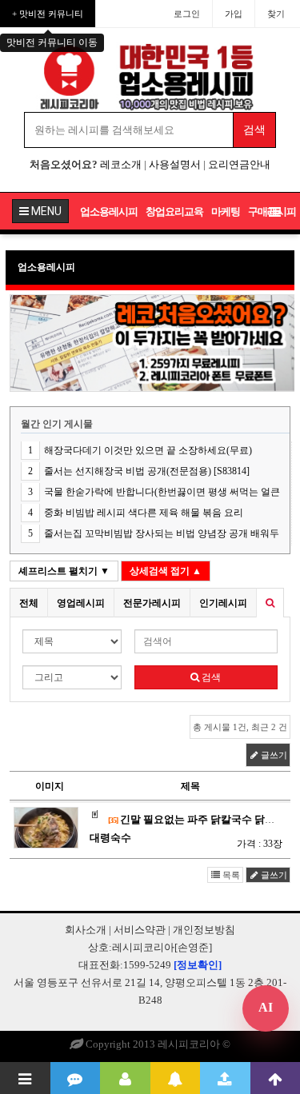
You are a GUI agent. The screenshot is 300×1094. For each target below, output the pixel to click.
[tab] (28, 603)
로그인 (187, 13)
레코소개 (121, 164)
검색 (210, 677)
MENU (45, 211)
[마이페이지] (125, 1078)
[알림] (175, 1078)
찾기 (276, 13)
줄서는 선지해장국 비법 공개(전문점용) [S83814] (147, 471)
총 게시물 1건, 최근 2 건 (240, 727)
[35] (113, 820)
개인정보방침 (204, 930)
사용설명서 (175, 164)
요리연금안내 (239, 164)
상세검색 (166, 571)
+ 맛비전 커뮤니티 (47, 13)
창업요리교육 (174, 212)
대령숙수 (110, 838)
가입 (233, 13)
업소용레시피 (109, 212)
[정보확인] (198, 965)
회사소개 (85, 930)
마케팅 (225, 212)
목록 (230, 875)
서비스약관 (140, 930)
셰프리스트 (64, 571)
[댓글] (75, 1078)
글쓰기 (272, 755)
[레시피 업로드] (225, 1078)
